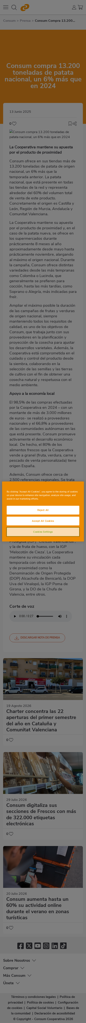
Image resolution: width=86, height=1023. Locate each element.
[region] (43, 512)
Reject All (43, 510)
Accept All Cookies (43, 521)
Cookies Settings (43, 531)
